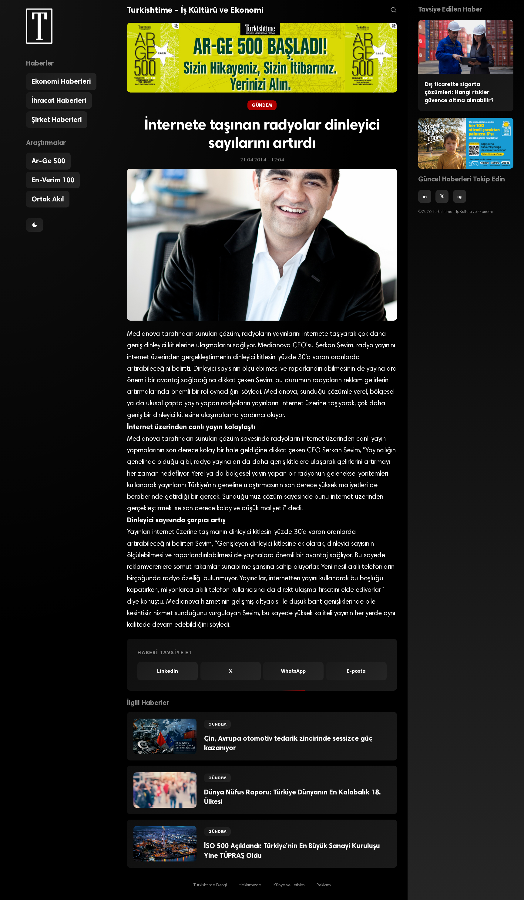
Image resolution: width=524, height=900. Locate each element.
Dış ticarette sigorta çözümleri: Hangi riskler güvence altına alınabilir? (459, 92)
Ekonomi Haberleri (61, 81)
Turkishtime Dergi (210, 885)
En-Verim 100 (53, 180)
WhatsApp (293, 671)
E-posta (356, 671)
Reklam (324, 885)
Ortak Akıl (48, 199)
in (425, 196)
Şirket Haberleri (57, 120)
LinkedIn (167, 671)
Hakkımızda (250, 885)
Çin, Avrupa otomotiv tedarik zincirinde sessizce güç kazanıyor (288, 743)
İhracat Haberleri (59, 100)
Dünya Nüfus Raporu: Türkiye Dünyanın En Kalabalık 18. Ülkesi (292, 797)
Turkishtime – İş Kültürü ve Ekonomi (195, 10)
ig (459, 196)
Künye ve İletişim (289, 885)
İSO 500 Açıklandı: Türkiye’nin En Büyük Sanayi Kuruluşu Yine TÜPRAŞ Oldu (292, 850)
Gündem (262, 105)
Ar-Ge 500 (48, 161)
